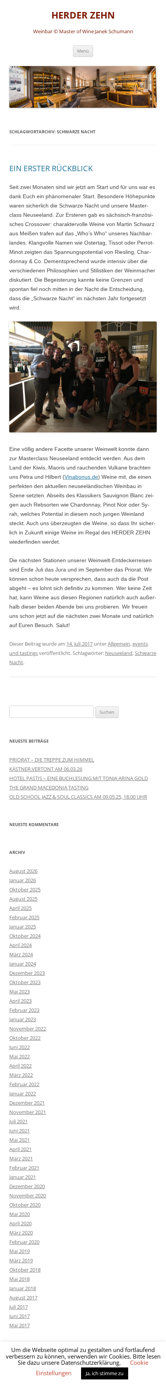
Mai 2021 (19, 1139)
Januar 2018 (22, 1288)
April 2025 (20, 908)
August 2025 (23, 898)
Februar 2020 (24, 1241)
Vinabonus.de (81, 477)
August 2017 (23, 1297)
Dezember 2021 (27, 1102)
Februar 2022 (24, 1084)
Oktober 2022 (25, 1037)
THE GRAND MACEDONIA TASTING (48, 787)
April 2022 (20, 1065)
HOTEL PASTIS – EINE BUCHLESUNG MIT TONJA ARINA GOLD (78, 778)
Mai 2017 (19, 1325)
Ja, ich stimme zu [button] (105, 1373)
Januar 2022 (22, 1093)
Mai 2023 (19, 991)
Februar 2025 (24, 917)
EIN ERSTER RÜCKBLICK (51, 168)
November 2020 (27, 1195)
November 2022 (27, 1028)
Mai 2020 (19, 1214)
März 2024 (21, 954)
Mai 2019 (19, 1251)
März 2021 (21, 1158)
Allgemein (119, 643)
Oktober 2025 (25, 889)
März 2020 (21, 1232)
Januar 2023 (22, 1019)
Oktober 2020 (25, 1204)
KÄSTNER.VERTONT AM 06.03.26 (45, 768)
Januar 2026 (22, 880)
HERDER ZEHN (83, 15)
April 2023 (20, 1000)
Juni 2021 (19, 1130)
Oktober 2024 (25, 935)
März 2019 (21, 1260)
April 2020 (20, 1223)
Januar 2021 (22, 1176)
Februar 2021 (24, 1167)
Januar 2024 (22, 963)
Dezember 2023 (27, 972)
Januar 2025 (22, 926)
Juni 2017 (19, 1316)
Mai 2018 (19, 1278)
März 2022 (21, 1074)
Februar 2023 (24, 1010)
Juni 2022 (19, 1047)
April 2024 (20, 945)
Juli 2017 (18, 1306)
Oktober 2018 (25, 1269)
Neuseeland (118, 653)
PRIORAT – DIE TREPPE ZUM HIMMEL (51, 759)
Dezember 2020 (27, 1186)
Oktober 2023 (25, 982)
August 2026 (23, 870)
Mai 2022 (19, 1056)
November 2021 (27, 1112)
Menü (83, 51)
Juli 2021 (18, 1121)
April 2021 (20, 1149)
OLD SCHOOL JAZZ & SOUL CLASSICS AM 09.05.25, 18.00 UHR (78, 796)
